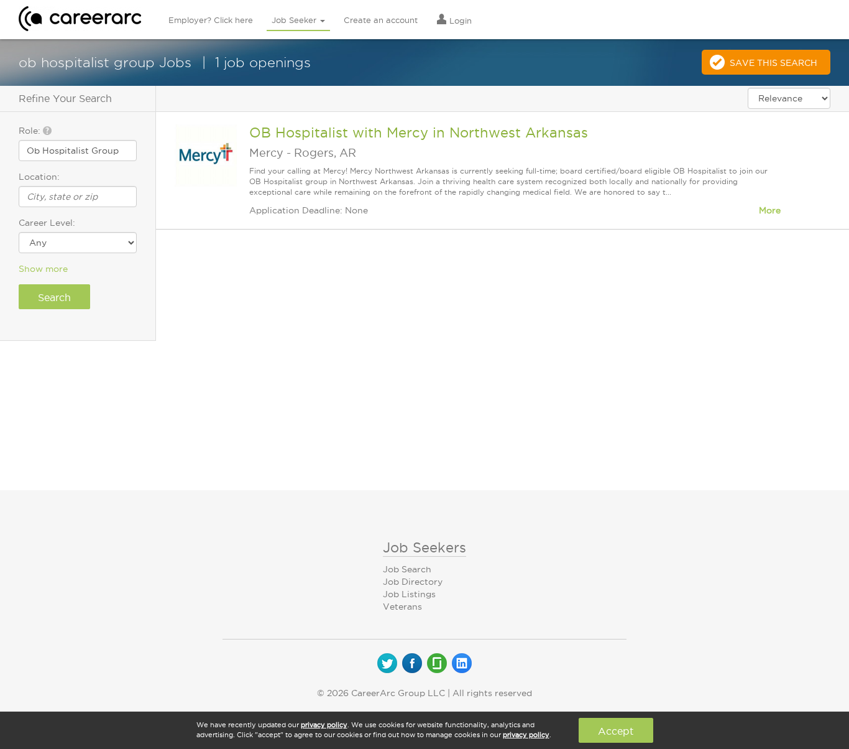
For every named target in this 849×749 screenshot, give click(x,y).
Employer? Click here (210, 20)
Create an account (381, 20)
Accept (615, 731)
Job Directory (413, 582)
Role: (31, 131)
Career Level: (47, 223)
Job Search (407, 569)
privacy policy (324, 724)
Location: (39, 177)
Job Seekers (424, 547)
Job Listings (409, 594)
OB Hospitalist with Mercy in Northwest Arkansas (418, 132)
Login (459, 20)
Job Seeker (295, 20)
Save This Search (773, 63)
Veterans (402, 607)
